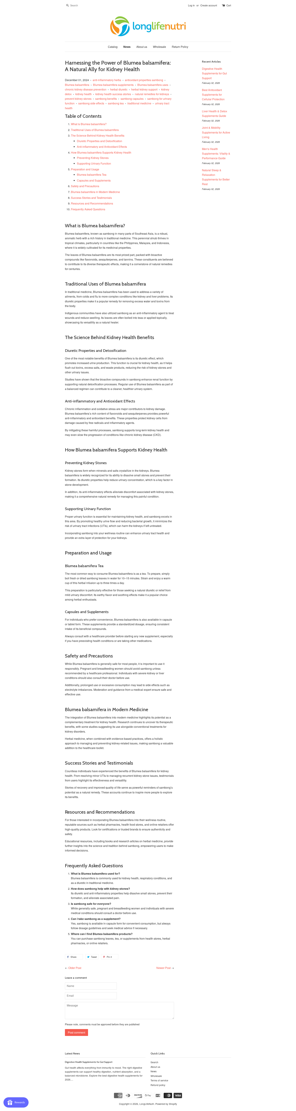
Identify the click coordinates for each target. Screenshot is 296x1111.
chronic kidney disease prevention (85, 89)
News (127, 47)
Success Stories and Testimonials (91, 198)
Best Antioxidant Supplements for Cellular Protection (213, 94)
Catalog (113, 47)
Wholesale (159, 47)
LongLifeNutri (146, 1104)
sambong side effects (91, 103)
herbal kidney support (144, 89)
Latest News (72, 1053)
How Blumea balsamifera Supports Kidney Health (101, 152)
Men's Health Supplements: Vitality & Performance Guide (216, 153)
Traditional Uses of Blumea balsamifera (95, 130)
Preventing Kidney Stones (93, 158)
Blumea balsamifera (77, 85)
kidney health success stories (113, 94)
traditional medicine (139, 103)
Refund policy (158, 1085)
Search (154, 1062)
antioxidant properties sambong (144, 80)
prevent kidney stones (78, 99)
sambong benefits (106, 99)
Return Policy (180, 47)
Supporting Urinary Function (94, 163)
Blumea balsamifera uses (152, 85)
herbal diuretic (118, 89)
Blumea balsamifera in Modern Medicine (95, 192)
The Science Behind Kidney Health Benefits (97, 135)
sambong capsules (132, 99)
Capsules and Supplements (94, 180)
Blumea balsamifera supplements (113, 85)
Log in (191, 5)
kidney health (83, 94)
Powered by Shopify (166, 1104)
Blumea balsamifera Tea (91, 175)
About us (141, 47)
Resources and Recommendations (92, 203)
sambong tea (116, 103)
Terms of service (159, 1080)
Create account (208, 5)
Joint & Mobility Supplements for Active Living (216, 132)
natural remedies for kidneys (152, 94)
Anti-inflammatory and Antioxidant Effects (102, 147)
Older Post (74, 968)
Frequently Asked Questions (88, 209)
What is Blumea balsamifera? (89, 124)
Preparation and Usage (85, 169)
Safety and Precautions (85, 186)
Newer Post (163, 968)
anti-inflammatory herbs (107, 80)
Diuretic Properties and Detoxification (99, 141)
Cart (228, 5)
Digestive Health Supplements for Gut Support (214, 73)
